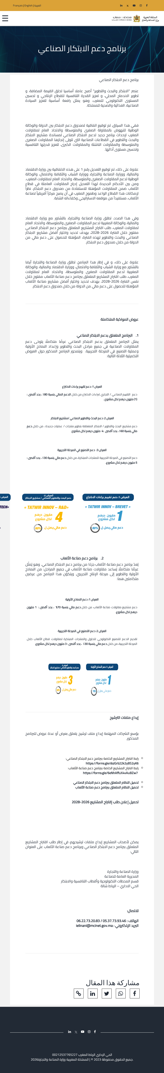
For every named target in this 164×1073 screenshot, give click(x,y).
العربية (37, 5)
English (28, 5)
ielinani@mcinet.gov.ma (94, 925)
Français (18, 5)
